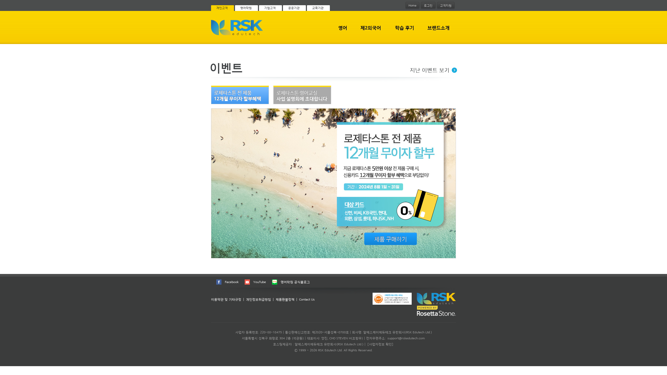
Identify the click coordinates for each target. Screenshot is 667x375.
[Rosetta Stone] (237, 34)
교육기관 (318, 8)
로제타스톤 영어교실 (301, 96)
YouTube (259, 282)
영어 (342, 28)
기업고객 (270, 8)
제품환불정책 (285, 299)
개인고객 (222, 8)
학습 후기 (404, 28)
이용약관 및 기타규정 (226, 299)
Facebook (232, 282)
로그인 (428, 5)
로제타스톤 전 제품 (237, 96)
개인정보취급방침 (258, 299)
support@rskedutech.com (406, 338)
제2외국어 (370, 28)
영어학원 (246, 8)
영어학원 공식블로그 (295, 282)
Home (412, 5)
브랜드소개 (438, 28)
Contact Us (307, 299)
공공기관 (294, 8)
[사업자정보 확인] (380, 344)
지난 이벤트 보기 (429, 70)
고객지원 (446, 5)
